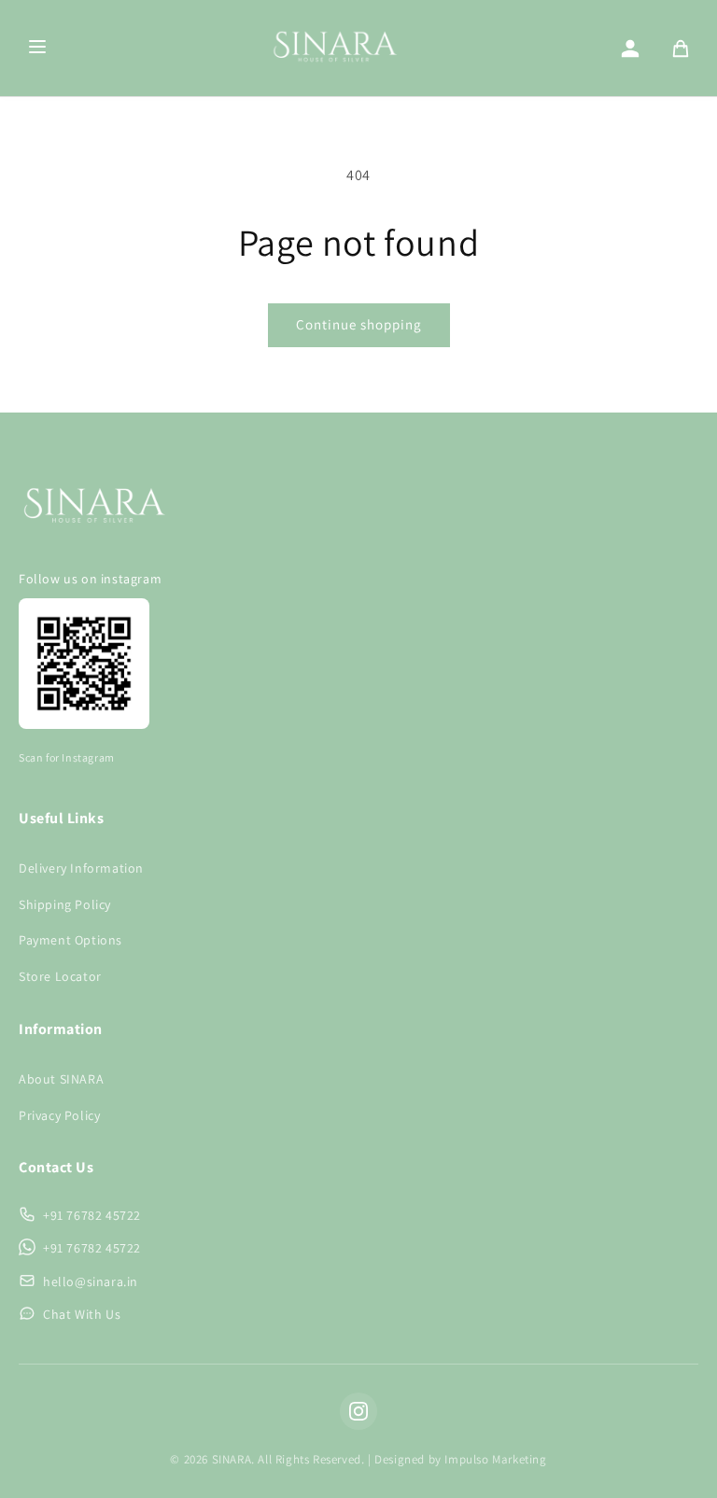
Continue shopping (359, 324)
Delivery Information (81, 868)
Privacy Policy (59, 1115)
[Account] (630, 48)
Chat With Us (81, 1314)
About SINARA (61, 1079)
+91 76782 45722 (92, 1215)
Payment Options (70, 939)
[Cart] (680, 48)
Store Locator (60, 976)
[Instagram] (358, 1411)
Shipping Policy (65, 904)
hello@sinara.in (90, 1281)
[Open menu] (37, 48)
